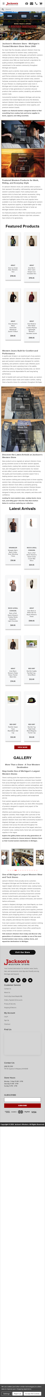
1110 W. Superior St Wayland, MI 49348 (16, 1069)
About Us (7, 992)
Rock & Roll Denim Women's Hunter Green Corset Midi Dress (32, 556)
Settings (6, 1394)
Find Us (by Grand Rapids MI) (13, 996)
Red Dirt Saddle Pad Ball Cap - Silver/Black (32, 673)
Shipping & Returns (10, 1007)
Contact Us (7, 989)
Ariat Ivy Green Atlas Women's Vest (13, 270)
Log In (6, 1016)
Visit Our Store (22, 952)
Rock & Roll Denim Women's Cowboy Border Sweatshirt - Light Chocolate (13, 617)
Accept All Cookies (32, 1394)
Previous (4, 18)
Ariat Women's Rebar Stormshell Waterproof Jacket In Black (13, 327)
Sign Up (6, 1020)
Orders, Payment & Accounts (13, 1000)
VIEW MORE (22, 139)
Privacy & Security (10, 1004)
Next (41, 18)
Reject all (17, 1394)
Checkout (7, 1024)
